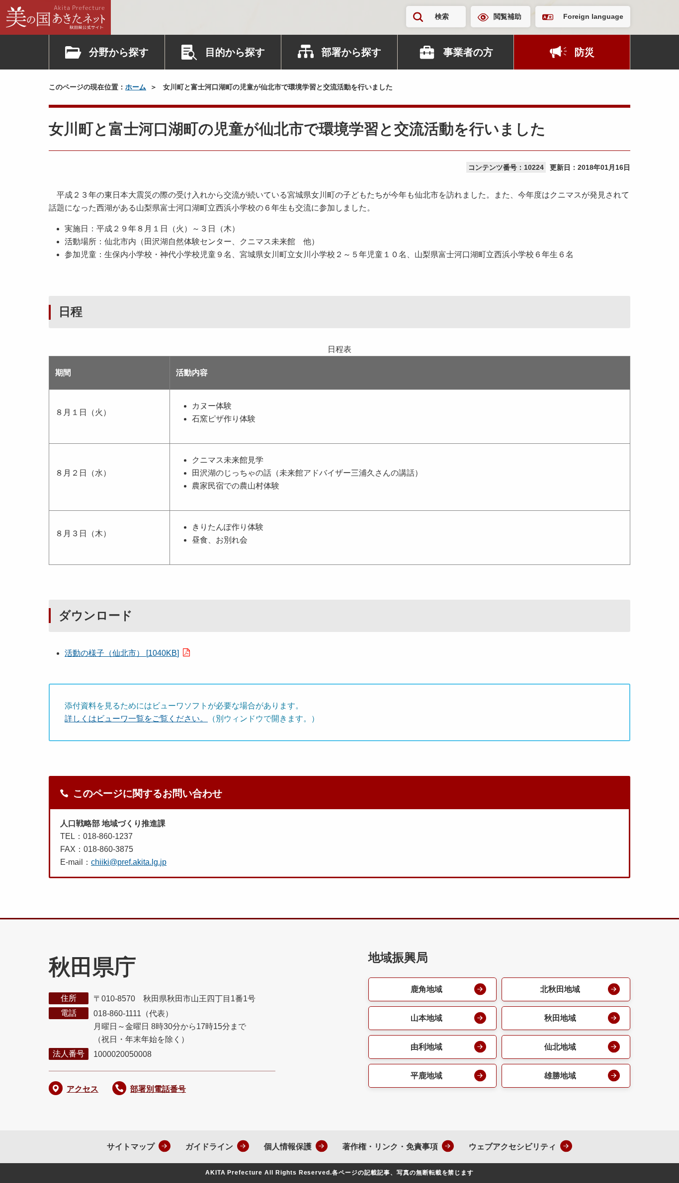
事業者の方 (468, 52)
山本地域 (426, 1018)
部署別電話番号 (158, 1089)
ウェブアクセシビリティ (512, 1146)
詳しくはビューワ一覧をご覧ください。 (136, 718)
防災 (584, 52)
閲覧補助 (507, 16)
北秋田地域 (560, 989)
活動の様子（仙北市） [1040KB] (122, 653)
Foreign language (593, 16)
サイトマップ (131, 1146)
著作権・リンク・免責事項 (390, 1146)
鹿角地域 (426, 989)
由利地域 (426, 1047)
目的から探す (235, 52)
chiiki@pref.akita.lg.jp (129, 862)
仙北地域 (560, 1047)
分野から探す (119, 52)
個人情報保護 (288, 1146)
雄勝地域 (560, 1075)
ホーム (135, 87)
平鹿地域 (426, 1075)
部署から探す (351, 52)
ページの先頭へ (652, 1162)
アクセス (82, 1089)
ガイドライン (209, 1146)
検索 (442, 16)
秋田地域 (560, 1018)
